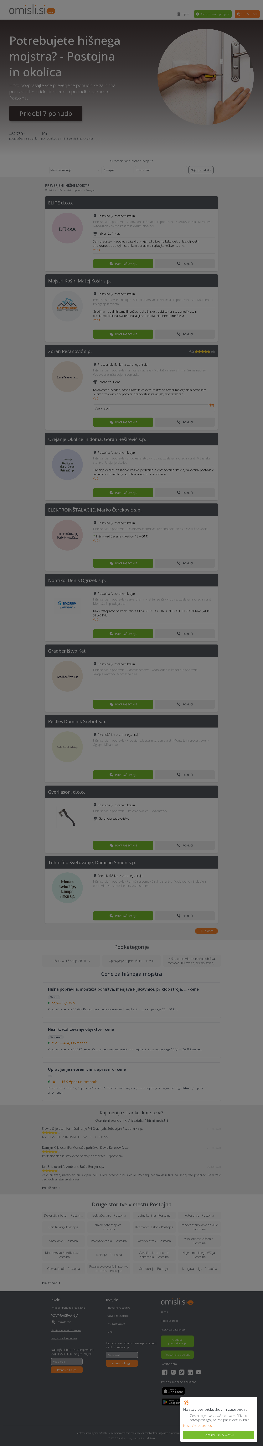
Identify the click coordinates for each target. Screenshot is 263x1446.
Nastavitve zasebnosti (198, 1426)
